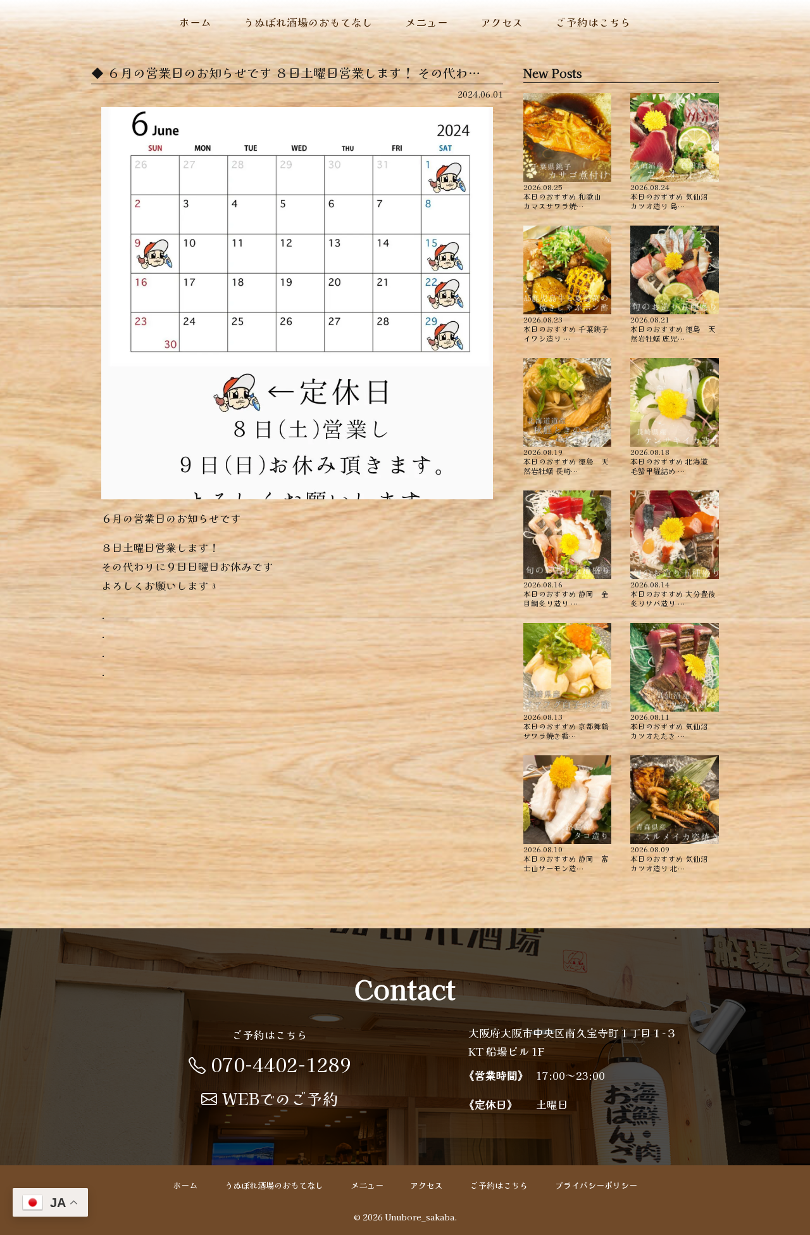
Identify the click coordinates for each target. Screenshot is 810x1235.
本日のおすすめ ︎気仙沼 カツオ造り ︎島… (673, 195)
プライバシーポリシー (596, 1185)
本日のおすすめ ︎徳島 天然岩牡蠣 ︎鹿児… (673, 328)
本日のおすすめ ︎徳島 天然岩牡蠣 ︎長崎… (566, 460)
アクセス (501, 22)
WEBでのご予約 (280, 1098)
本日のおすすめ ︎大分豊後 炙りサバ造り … (674, 593)
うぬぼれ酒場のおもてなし (308, 22)
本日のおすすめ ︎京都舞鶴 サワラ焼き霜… (567, 725)
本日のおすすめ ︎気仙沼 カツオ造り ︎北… (673, 858)
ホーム (195, 22)
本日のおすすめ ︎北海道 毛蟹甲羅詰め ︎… (673, 460)
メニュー (426, 22)
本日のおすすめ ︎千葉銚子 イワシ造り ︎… (567, 328)
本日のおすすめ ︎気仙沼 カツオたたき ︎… (673, 725)
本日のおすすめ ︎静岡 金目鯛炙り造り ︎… (566, 593)
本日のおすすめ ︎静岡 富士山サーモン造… (566, 858)
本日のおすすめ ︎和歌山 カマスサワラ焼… (566, 195)
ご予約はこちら (593, 22)
